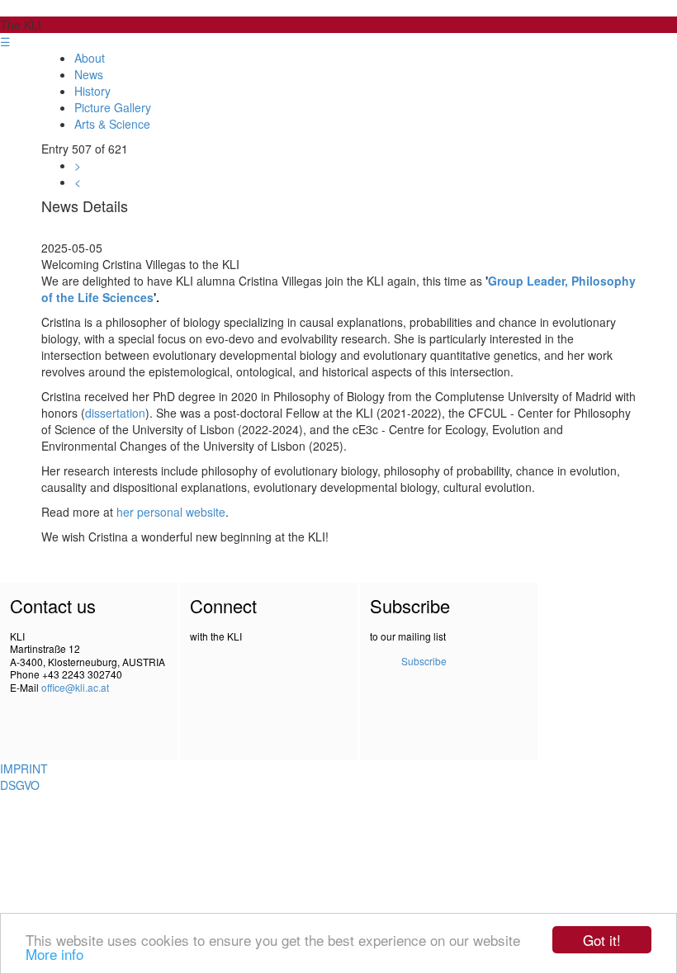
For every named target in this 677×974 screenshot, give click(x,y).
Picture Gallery (112, 107)
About (89, 58)
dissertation (115, 412)
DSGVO (20, 785)
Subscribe (424, 661)
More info (54, 953)
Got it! (602, 939)
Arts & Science (112, 124)
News (88, 74)
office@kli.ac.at (75, 687)
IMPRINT (24, 768)
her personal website (170, 512)
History (92, 91)
